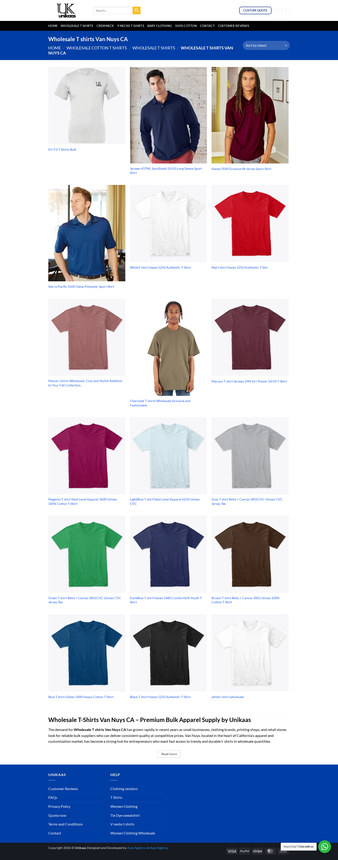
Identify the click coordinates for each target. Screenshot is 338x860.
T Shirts (116, 797)
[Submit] (136, 10)
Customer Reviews (233, 26)
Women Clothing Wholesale (132, 833)
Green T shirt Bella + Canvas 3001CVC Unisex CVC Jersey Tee (84, 600)
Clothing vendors (124, 788)
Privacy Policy (59, 806)
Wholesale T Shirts (77, 26)
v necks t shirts (130, 26)
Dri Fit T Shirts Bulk (62, 149)
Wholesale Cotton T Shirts (96, 47)
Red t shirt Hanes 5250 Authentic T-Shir (240, 267)
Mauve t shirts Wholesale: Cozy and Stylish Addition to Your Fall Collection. (85, 383)
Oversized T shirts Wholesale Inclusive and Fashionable (160, 403)
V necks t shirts (122, 824)
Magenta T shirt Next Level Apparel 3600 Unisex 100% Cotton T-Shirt (82, 501)
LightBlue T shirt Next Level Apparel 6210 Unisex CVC (165, 501)
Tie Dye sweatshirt (125, 815)
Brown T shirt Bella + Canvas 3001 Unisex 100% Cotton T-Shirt (246, 600)
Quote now (57, 815)
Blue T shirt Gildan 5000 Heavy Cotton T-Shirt (81, 697)
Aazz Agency (159, 848)
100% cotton (186, 26)
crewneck (105, 26)
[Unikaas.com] (67, 10)
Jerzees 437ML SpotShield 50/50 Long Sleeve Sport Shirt (166, 171)
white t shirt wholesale (228, 697)
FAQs (52, 797)
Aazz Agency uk (138, 848)
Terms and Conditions (65, 824)
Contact (207, 26)
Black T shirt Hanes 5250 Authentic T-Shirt (160, 697)
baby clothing (159, 26)
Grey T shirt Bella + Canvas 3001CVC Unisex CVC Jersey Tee (247, 501)
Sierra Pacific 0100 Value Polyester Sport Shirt (81, 286)
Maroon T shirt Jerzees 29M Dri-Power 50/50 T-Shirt (249, 381)
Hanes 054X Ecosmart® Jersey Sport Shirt (241, 169)
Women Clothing (123, 806)
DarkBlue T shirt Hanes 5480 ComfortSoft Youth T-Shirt (166, 600)
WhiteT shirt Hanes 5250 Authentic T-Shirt (160, 267)
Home (52, 26)
